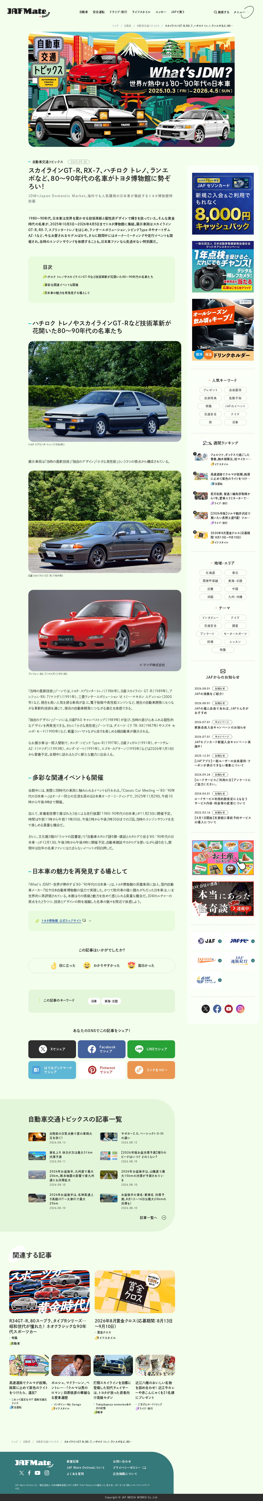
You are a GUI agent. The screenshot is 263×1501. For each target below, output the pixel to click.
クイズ (235, 414)
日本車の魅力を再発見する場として (67, 292)
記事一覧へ (148, 1217)
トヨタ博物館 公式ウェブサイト (61, 920)
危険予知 (235, 398)
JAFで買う (177, 12)
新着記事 (73, 1461)
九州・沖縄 (235, 596)
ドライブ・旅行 (118, 12)
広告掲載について (125, 1473)
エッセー (161, 12)
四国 (211, 596)
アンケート (207, 633)
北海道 (210, 572)
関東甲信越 (210, 580)
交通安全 (210, 414)
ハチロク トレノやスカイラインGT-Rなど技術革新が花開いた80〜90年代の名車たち (99, 276)
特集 (209, 406)
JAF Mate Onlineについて (86, 1467)
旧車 (94, 1001)
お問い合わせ (122, 1461)
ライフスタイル (141, 12)
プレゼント (210, 390)
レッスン (235, 641)
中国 (235, 588)
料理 (210, 641)
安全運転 (99, 12)
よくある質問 (75, 1473)
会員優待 (235, 390)
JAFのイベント (235, 406)
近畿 (210, 588)
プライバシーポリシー (127, 1467)
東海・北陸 (111, 1001)
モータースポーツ (235, 633)
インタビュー (210, 617)
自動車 (84, 12)
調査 (235, 625)
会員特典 (210, 398)
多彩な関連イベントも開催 (61, 284)
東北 (235, 572)
